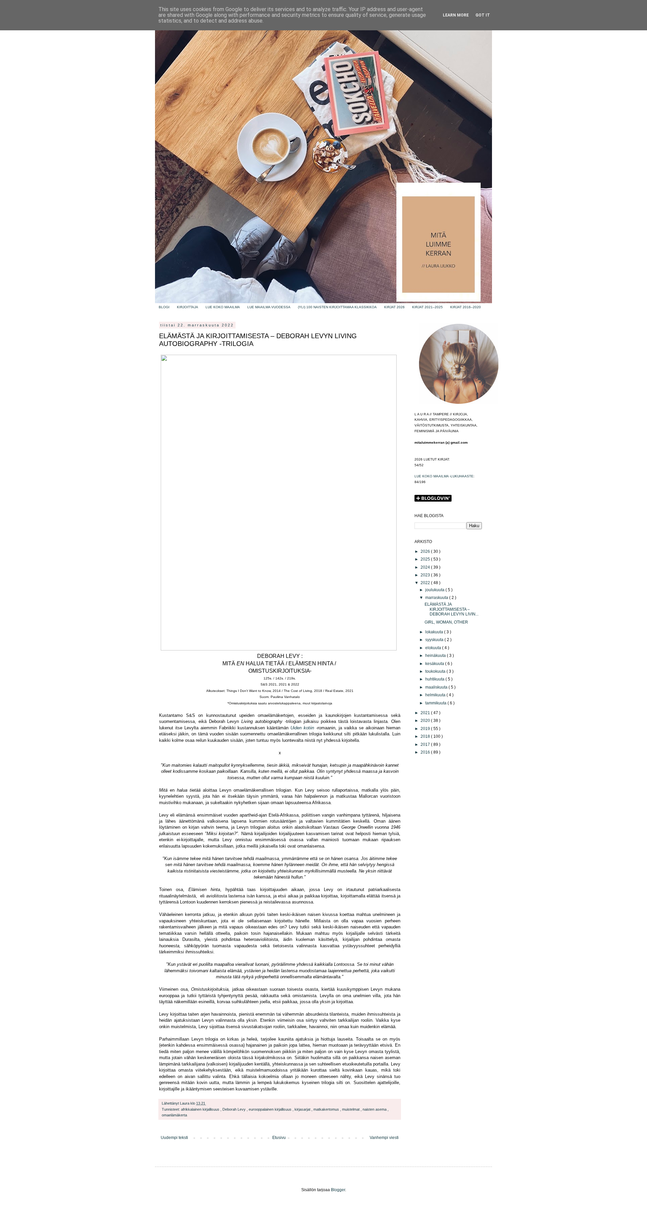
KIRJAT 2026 (394, 307)
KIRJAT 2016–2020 (465, 307)
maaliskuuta (437, 687)
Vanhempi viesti (384, 1137)
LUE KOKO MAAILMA (223, 307)
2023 (426, 575)
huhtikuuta (435, 679)
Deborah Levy (234, 1109)
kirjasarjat (303, 1109)
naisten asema (375, 1109)
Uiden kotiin (302, 727)
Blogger (338, 1189)
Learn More (456, 15)
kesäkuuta (435, 663)
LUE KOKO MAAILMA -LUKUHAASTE (443, 476)
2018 (426, 736)
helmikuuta (435, 695)
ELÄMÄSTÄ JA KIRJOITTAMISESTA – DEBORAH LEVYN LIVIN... (452, 609)
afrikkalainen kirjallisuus (200, 1109)
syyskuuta (434, 639)
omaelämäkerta (174, 1115)
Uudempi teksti (174, 1137)
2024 (426, 567)
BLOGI (164, 307)
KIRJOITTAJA (187, 307)
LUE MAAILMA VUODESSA (268, 307)
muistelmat (351, 1109)
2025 (426, 559)
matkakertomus (326, 1109)
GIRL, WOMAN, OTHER (446, 622)
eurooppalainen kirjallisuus (270, 1109)
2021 (426, 712)
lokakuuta (434, 632)
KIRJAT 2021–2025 (427, 307)
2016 (426, 752)
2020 (426, 720)
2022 (426, 582)
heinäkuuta (436, 655)
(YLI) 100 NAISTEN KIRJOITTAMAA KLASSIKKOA (337, 307)
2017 (426, 744)
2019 (426, 728)
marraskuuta (437, 597)
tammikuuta (436, 703)
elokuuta (433, 647)
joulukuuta (435, 590)
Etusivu (279, 1137)
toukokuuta (435, 671)
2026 (426, 551)
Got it (482, 15)
